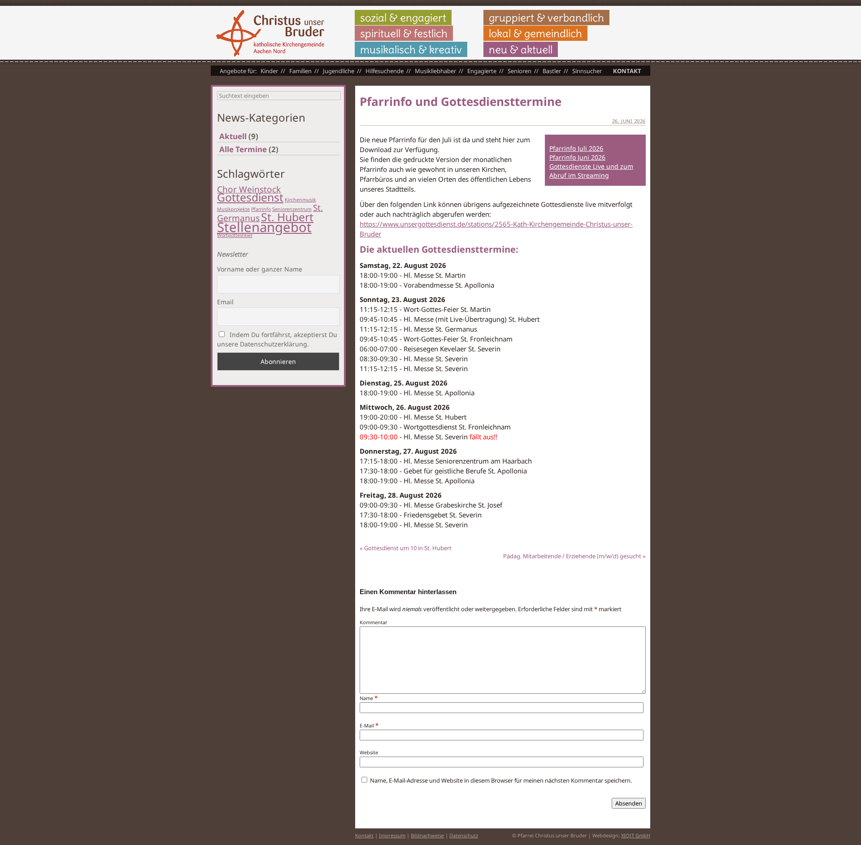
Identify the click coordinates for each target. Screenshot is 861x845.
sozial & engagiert (403, 17)
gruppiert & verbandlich (546, 17)
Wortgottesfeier (234, 235)
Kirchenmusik (300, 200)
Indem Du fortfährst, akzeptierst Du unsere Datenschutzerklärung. (277, 339)
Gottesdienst (250, 197)
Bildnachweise (427, 835)
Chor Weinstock (249, 189)
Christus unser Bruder (270, 33)
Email (225, 302)
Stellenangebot (264, 227)
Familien (300, 71)
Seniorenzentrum (292, 209)
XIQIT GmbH (635, 835)
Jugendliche (338, 71)
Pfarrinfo (261, 209)
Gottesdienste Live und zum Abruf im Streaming (591, 171)
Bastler (552, 71)
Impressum (392, 835)
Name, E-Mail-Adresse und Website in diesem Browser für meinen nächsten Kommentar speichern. (501, 780)
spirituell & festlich (404, 33)
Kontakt (627, 71)
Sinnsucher (587, 71)
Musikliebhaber (435, 71)
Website (369, 752)
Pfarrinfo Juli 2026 (576, 148)
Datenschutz (463, 835)
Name (366, 698)
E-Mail (367, 725)
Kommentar (373, 622)
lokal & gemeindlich (535, 33)
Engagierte (481, 71)
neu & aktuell (520, 49)
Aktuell (233, 136)
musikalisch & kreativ (411, 49)
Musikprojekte (233, 209)
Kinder (269, 71)
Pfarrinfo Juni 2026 (577, 157)
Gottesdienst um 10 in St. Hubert (406, 548)
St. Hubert (287, 217)
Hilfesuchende (384, 71)
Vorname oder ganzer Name (259, 269)
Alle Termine (243, 149)
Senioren (519, 71)
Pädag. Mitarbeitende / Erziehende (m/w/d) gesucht (574, 556)
